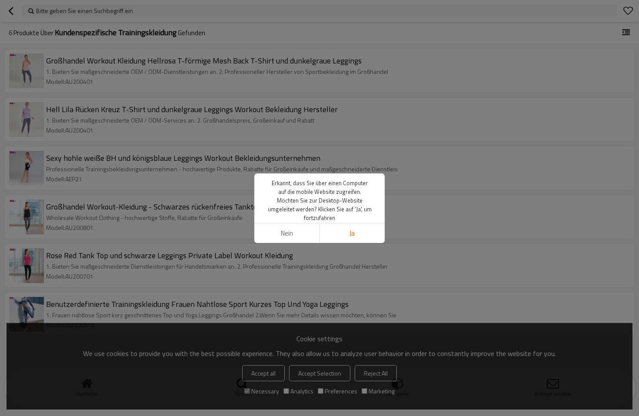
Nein (287, 233)
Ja (352, 233)
